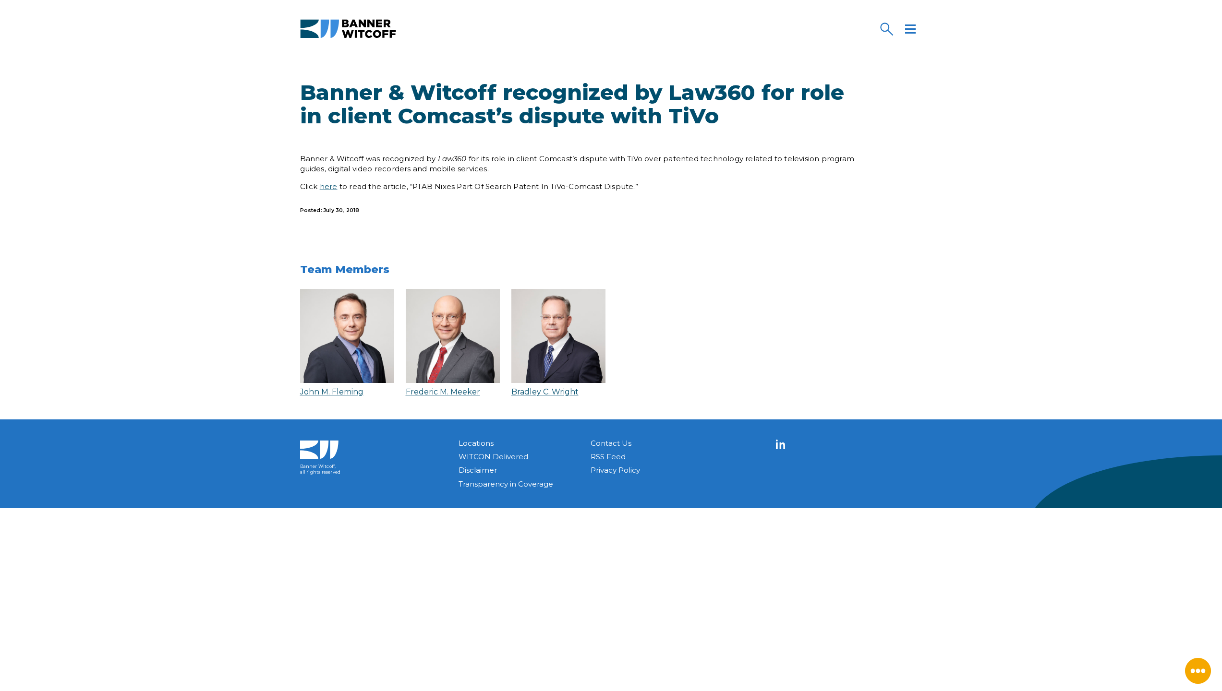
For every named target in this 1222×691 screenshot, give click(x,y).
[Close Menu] (1198, 671)
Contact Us (611, 443)
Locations (476, 443)
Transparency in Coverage (506, 483)
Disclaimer (478, 470)
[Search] (886, 29)
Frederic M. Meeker (443, 391)
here (329, 186)
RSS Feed (608, 456)
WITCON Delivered (493, 456)
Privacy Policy (615, 470)
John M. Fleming (331, 391)
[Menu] (910, 29)
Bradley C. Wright (545, 391)
